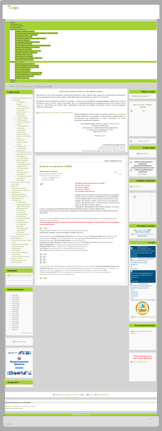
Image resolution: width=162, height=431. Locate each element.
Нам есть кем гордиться (23, 69)
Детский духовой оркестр (23, 37)
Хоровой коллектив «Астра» (24, 60)
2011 (13, 325)
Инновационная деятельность (25, 64)
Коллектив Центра (16, 27)
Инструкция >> (142, 174)
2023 (13, 301)
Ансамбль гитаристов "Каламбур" (26, 53)
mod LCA (29, 333)
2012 (13, 323)
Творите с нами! (100, 136)
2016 (13, 315)
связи (105, 131)
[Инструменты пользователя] (115, 172)
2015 (13, 317)
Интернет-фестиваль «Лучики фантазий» (28, 73)
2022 (13, 303)
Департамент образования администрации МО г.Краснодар (146, 260)
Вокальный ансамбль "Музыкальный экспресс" (30, 38)
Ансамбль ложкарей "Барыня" (25, 31)
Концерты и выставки (22, 78)
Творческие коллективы (18, 29)
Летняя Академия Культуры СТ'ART (27, 67)
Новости (59, 173)
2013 (13, 321)
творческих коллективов (116, 114)
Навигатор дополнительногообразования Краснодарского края (142, 167)
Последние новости (53, 175)
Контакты (13, 80)
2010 (13, 327)
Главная (12, 22)
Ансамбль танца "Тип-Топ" (24, 54)
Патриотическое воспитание (24, 76)
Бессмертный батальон (22, 71)
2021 (13, 305)
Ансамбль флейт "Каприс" (23, 44)
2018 (13, 311)
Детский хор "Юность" (22, 40)
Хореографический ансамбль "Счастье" (28, 51)
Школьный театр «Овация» (24, 56)
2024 (13, 299)
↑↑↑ (151, 419)
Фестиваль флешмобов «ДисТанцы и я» (28, 74)
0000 (13, 329)
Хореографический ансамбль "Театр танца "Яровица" (33, 45)
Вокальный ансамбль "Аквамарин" (26, 35)
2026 (13, 295)
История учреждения (17, 26)
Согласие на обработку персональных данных (20, 406)
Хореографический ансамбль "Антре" (27, 42)
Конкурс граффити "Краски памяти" (27, 65)
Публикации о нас (16, 24)
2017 (13, 313)
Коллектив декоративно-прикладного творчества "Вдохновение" (36, 33)
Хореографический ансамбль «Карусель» (28, 58)
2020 (13, 307)
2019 (13, 309)
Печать (120, 174)
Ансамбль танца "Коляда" (23, 49)
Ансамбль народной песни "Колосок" (27, 47)
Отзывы (12, 82)
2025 (13, 297)
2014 (13, 319)
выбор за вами (114, 124)
